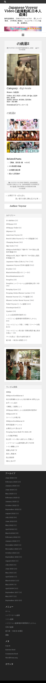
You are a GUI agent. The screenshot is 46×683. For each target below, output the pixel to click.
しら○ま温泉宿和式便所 (14, 315)
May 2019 (9, 584)
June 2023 (9, 490)
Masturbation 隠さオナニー (16, 272)
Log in (7, 646)
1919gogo (9, 224)
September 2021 (12, 557)
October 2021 (10, 553)
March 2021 (10, 581)
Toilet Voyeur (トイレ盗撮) (16, 304)
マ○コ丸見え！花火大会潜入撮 (17, 337)
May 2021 (9, 573)
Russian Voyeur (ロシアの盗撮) (18, 297)
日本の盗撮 (9, 627)
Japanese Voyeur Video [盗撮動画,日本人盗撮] (23, 11)
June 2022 (9, 521)
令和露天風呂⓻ (14, 170)
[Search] (5, 2)
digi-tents (25, 88)
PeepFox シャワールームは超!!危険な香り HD (22, 283)
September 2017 (12, 592)
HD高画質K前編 (15, 166)
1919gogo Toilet (12, 228)
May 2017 (9, 596)
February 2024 (11, 482)
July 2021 (9, 565)
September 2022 (12, 509)
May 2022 (9, 525)
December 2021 (11, 545)
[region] (23, 364)
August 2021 (10, 561)
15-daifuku (10, 220)
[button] (23, 364)
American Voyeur (13, 235)
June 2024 (9, 478)
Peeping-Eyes (11, 289)
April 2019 (9, 588)
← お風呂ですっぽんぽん (15, 195)
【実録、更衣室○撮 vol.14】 (19, 162)
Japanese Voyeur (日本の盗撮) (17, 265)
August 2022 (10, 513)
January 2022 (10, 541)
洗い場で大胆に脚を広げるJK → (28, 199)
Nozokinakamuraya (14, 276)
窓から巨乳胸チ (14, 174)
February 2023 (11, 498)
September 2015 (12, 600)
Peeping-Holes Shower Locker (18, 293)
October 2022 (10, 505)
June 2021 (9, 569)
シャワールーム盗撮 (12, 615)
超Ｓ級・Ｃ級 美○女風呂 (14, 340)
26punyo (9, 231)
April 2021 (9, 577)
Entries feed (10, 650)
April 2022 (9, 529)
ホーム (7, 611)
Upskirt (9, 311)
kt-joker (9, 269)
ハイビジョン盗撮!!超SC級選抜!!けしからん (21, 318)
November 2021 (11, 549)
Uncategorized (12, 307)
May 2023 (9, 494)
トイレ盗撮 (9, 619)
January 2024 (10, 486)
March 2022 (10, 533)
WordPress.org (11, 658)
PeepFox (9, 280)
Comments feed (11, 654)
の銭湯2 (23, 44)
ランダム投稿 (11, 387)
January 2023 (10, 501)
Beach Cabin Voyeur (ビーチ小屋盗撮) (20, 239)
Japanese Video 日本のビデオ (17, 262)
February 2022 (11, 537)
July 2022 (9, 517)
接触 (7, 635)
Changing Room (12, 242)
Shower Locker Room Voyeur (17, 300)
